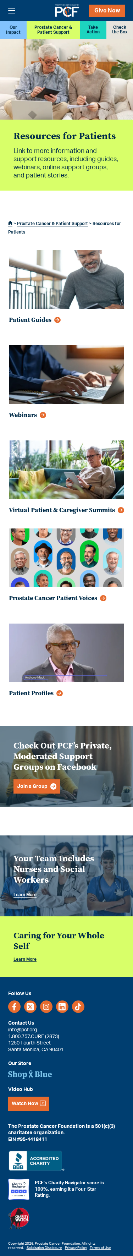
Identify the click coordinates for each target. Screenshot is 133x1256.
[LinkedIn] (62, 1006)
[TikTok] (78, 1006)
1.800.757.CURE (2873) (33, 1036)
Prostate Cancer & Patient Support (52, 223)
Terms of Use (100, 1248)
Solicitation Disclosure (44, 1248)
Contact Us (21, 1023)
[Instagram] (46, 1006)
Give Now (107, 10)
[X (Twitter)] (30, 1006)
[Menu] (11, 10)
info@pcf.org (22, 1029)
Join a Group (32, 786)
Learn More (25, 895)
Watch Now (25, 1103)
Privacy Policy (76, 1248)
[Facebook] (14, 1006)
